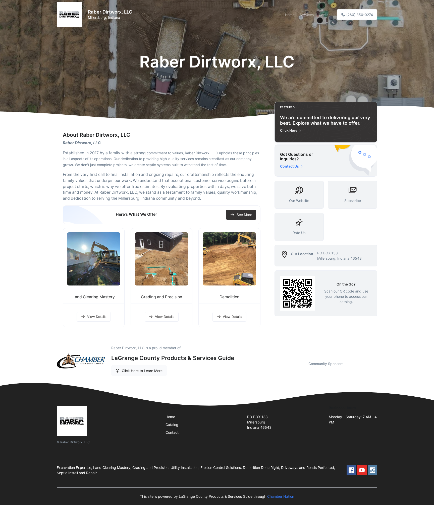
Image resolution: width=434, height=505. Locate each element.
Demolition (229, 297)
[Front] (70, 14)
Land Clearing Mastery (94, 297)
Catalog (172, 424)
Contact (325, 15)
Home (290, 15)
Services (307, 15)
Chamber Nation (280, 496)
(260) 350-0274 (359, 15)
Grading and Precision (161, 297)
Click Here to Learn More (142, 371)
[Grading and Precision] (161, 258)
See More (244, 214)
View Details (96, 317)
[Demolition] (229, 258)
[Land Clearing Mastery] (93, 258)
